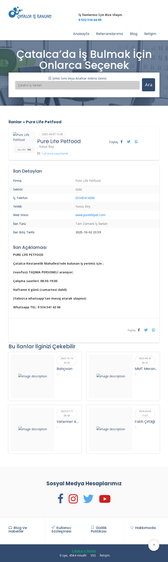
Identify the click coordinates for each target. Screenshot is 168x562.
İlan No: (24, 149)
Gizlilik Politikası (99, 529)
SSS (93, 555)
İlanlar (15, 122)
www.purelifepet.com (90, 215)
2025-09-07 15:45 (52, 134)
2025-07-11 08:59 (67, 413)
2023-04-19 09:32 (145, 360)
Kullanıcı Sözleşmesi (61, 529)
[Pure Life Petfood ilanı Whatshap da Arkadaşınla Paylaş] (136, 141)
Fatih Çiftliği (145, 421)
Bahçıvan (64, 368)
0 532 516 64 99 (90, 20)
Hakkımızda (145, 527)
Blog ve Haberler (18, 529)
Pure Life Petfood (43, 122)
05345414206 (85, 198)
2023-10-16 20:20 (67, 360)
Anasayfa (81, 33)
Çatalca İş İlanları (84, 551)
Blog (133, 33)
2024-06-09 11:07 (145, 413)
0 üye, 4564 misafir (73, 555)
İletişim (150, 33)
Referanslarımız (109, 33)
